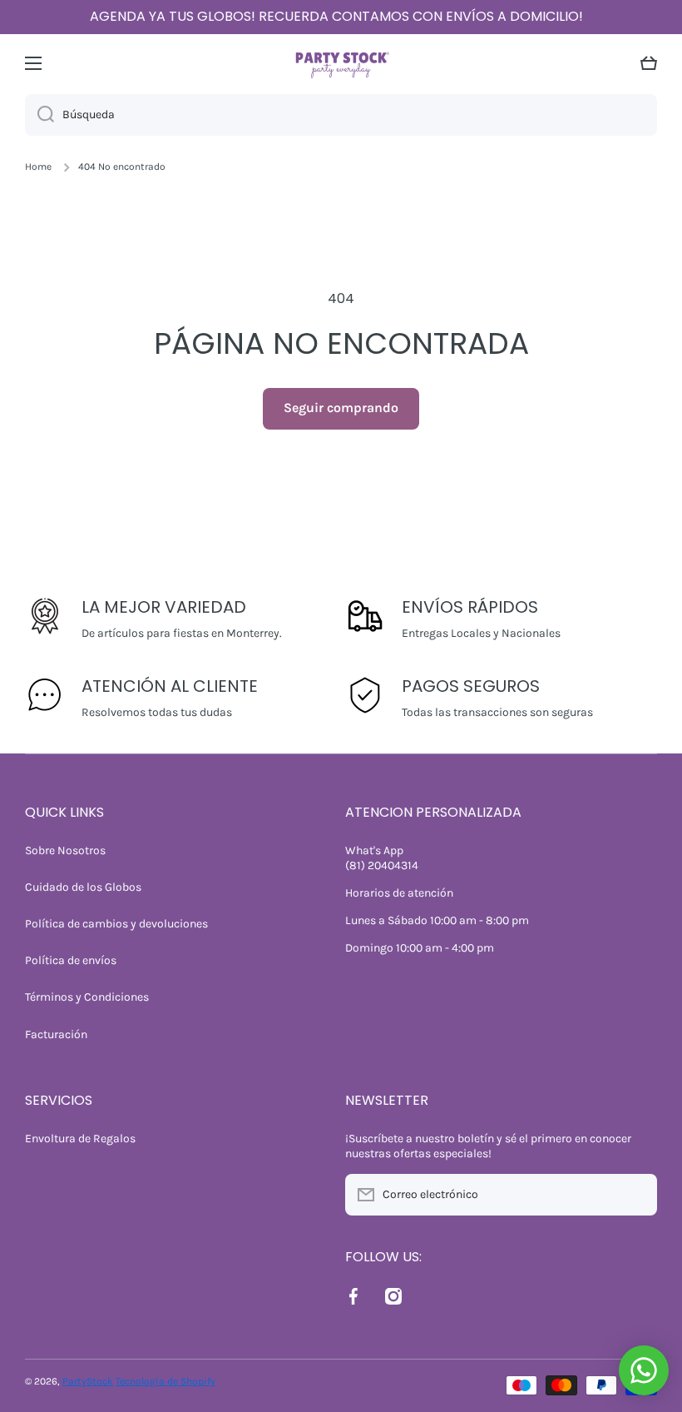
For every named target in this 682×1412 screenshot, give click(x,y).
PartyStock (87, 1381)
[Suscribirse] (636, 1195)
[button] (648, 63)
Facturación (56, 1034)
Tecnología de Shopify (165, 1381)
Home (38, 166)
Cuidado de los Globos (83, 887)
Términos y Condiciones (87, 997)
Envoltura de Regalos (80, 1138)
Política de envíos (70, 960)
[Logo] (341, 62)
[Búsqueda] (39, 115)
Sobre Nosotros (65, 850)
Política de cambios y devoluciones (116, 924)
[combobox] (341, 115)
